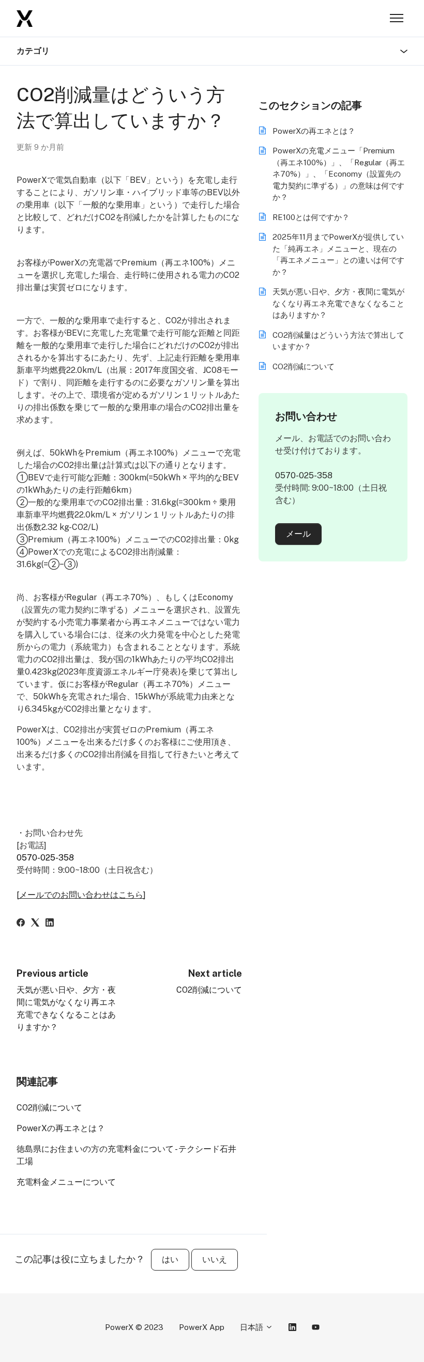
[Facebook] (21, 924)
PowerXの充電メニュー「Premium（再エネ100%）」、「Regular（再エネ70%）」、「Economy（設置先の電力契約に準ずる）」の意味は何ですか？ (338, 173)
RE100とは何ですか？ (311, 217)
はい (170, 1259)
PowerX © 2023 (134, 1327)
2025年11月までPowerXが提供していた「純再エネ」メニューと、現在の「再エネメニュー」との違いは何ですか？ (338, 254)
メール (298, 534)
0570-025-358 (45, 858)
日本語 (252, 1327)
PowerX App (201, 1327)
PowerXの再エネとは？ (61, 1128)
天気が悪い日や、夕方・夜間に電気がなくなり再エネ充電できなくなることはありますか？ (338, 303)
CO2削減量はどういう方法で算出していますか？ (338, 341)
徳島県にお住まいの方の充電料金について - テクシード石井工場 (126, 1155)
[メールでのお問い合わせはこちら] (81, 895)
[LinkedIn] (50, 924)
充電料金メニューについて (66, 1182)
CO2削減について (209, 990)
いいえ (214, 1259)
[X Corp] (35, 924)
